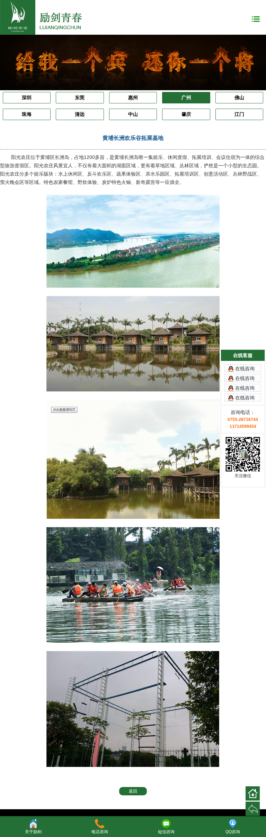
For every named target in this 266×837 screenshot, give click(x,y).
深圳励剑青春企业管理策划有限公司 (45, 17)
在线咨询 (245, 368)
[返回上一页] (253, 809)
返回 (133, 791)
